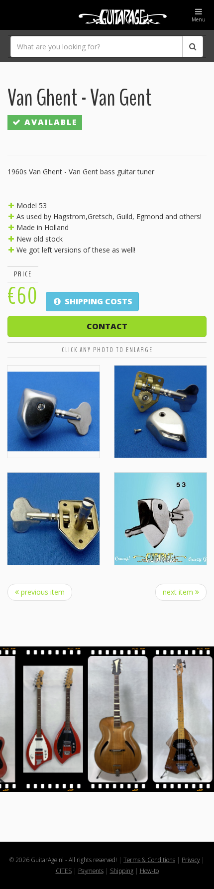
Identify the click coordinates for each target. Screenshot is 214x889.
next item (179, 592)
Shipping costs (97, 301)
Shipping (121, 871)
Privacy (191, 860)
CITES (64, 871)
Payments (91, 871)
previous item (42, 592)
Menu (199, 19)
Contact (107, 326)
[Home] (107, 15)
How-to (149, 871)
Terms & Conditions (149, 860)
